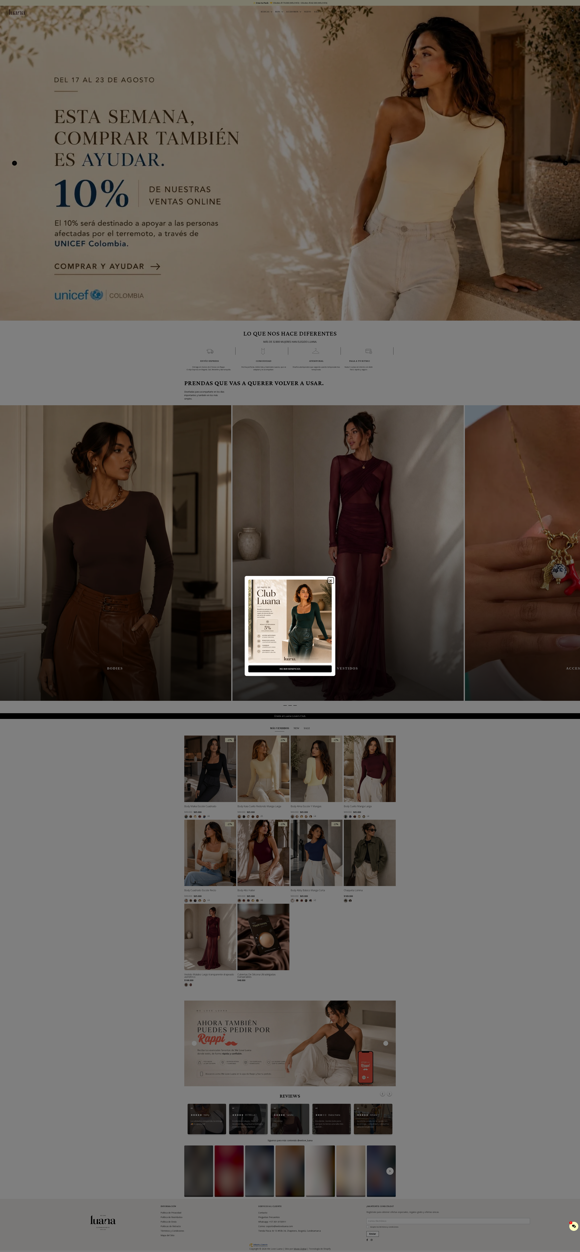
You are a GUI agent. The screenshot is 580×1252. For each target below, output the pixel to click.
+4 (315, 816)
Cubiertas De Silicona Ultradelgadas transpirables (256, 975)
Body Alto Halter (246, 890)
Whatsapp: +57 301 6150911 (272, 1221)
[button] (198, 1171)
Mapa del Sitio (167, 1235)
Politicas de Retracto (171, 1226)
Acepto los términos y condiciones (384, 1227)
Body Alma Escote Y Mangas (306, 806)
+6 (208, 816)
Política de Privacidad (171, 1212)
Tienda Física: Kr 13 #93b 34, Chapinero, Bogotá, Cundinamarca (289, 1230)
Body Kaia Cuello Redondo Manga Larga (259, 806)
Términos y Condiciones (172, 1230)
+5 (262, 816)
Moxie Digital (300, 1248)
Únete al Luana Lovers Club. (290, 716)
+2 (315, 900)
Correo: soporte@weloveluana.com (275, 1226)
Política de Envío (169, 1221)
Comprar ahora (264, 964)
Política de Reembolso (171, 1217)
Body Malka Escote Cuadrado (200, 806)
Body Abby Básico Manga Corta (308, 890)
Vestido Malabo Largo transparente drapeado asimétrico (209, 975)
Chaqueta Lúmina (353, 890)
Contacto (262, 1212)
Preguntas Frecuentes (269, 1217)
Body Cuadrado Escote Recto (200, 890)
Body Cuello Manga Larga (358, 806)
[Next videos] (390, 1171)
